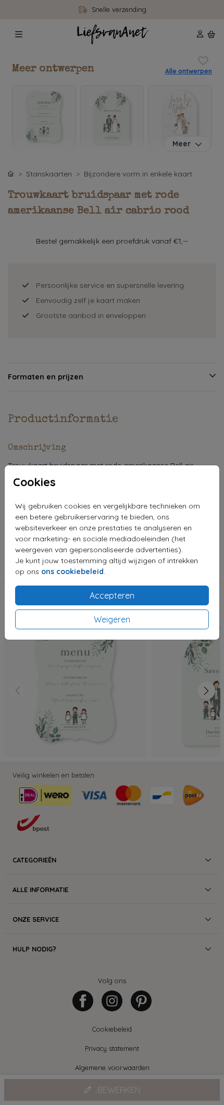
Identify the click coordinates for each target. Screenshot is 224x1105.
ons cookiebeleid (72, 571)
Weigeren (112, 619)
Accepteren (112, 595)
